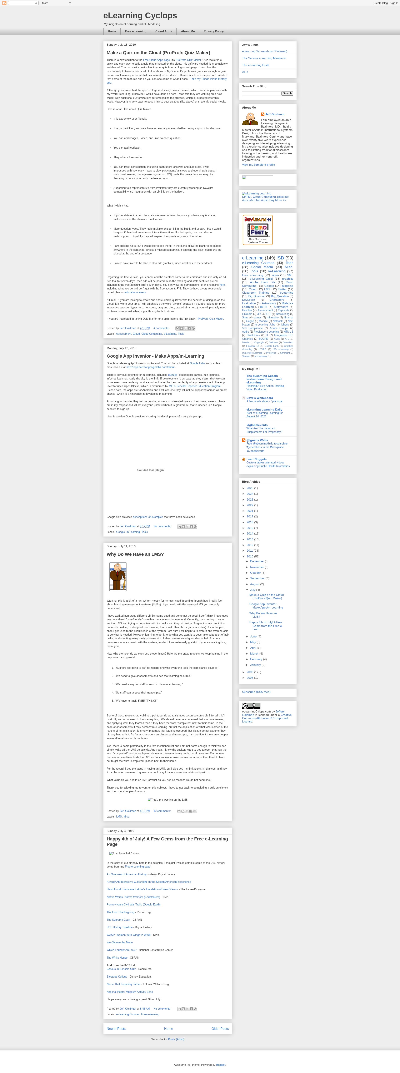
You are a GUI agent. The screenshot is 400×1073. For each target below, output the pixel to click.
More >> (280, 200)
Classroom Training (255, 292)
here (222, 284)
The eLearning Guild (255, 65)
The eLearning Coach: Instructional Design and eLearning (264, 379)
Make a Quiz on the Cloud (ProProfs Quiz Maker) (158, 52)
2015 (250, 528)
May (253, 642)
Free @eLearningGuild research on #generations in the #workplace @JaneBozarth (267, 447)
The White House (117, 957)
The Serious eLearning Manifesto (264, 58)
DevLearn (248, 299)
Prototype (271, 353)
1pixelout (283, 196)
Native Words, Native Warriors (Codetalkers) (133, 897)
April (253, 647)
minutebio (273, 317)
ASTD (277, 339)
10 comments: (163, 811)
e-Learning (170, 333)
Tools (181, 333)
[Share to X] (185, 328)
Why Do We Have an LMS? (135, 554)
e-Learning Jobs (265, 324)
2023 (250, 499)
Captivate (283, 310)
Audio (245, 331)
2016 (250, 522)
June (254, 636)
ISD (280, 257)
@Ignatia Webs (257, 440)
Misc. (127, 816)
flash (289, 263)
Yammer (246, 356)
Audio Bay (267, 200)
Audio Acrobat (251, 200)
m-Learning (133, 531)
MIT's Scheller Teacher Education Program (195, 386)
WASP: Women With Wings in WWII (129, 935)
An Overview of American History (127, 874)
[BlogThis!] (181, 328)
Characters (277, 299)
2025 (250, 488)
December (257, 561)
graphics (287, 278)
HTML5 (262, 349)
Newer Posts (116, 1028)
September (258, 578)
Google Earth (272, 346)
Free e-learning (150, 1014)
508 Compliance (252, 328)
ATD (245, 72)
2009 (250, 672)
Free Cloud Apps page (156, 59)
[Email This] (177, 328)
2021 (250, 510)
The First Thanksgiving (120, 912)
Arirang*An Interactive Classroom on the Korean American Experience (149, 881)
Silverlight (285, 353)
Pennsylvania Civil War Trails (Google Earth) (133, 904)
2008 (250, 677)
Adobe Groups (279, 328)
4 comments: (162, 328)
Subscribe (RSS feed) (256, 692)
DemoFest (288, 342)
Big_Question (280, 296)
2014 (250, 533)
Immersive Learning (252, 353)
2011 (250, 550)
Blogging (287, 285)
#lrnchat (288, 317)
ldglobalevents (257, 425)
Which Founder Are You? (121, 950)
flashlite (247, 310)
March (254, 653)
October (256, 572)
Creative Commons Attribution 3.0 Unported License (267, 718)
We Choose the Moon (120, 942)
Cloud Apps (163, 31)
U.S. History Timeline (119, 927)
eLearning (286, 292)
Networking (282, 314)
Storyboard (281, 306)
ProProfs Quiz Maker (188, 59)
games (258, 317)
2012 (250, 545)
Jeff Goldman (274, 114)
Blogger (220, 1064)
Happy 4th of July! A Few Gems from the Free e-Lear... (266, 626)
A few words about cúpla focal (264, 401)
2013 (250, 539)
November (257, 567)
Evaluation (249, 303)
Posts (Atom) (176, 1039)
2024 (250, 493)
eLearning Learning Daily (264, 409)
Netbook (278, 321)
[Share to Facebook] (189, 328)
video (275, 275)
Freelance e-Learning (266, 331)
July (253, 589)
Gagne (250, 321)
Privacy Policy (214, 31)
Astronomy (269, 303)
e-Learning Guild (261, 278)
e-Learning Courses (128, 1014)
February (256, 659)
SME (290, 275)
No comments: (163, 526)
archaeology (261, 356)
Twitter (282, 289)
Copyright (259, 342)
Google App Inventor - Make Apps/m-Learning (155, 356)
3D (259, 314)
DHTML (247, 196)
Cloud (136, 333)
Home (112, 31)
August (255, 584)
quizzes (173, 374)
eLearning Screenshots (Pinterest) (264, 51)
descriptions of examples (148, 516)
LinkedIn (247, 314)
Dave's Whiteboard (259, 397)
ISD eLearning (281, 349)
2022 (250, 505)
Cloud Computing (151, 333)
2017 (250, 516)
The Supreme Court (118, 919)
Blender (246, 342)
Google (120, 531)
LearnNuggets (256, 459)
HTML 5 (288, 331)
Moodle (263, 321)
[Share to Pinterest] (193, 328)
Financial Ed (252, 346)
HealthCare (253, 335)
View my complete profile (258, 164)
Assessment (123, 333)
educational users (135, 292)
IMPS (263, 306)
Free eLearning (135, 31)
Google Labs (197, 363)
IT (267, 335)
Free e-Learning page (137, 866)
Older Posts (220, 1028)
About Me (188, 31)
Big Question (256, 296)
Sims (245, 317)
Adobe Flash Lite (262, 282)
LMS (119, 816)
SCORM (264, 338)
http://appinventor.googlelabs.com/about (150, 367)
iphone (285, 324)
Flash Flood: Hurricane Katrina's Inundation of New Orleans (142, 889)
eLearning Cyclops (140, 15)
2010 (250, 556)
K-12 (268, 314)
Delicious (273, 342)
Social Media (262, 267)
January (256, 664)
